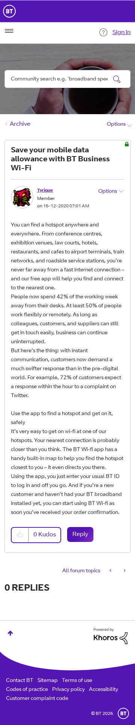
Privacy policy (68, 689)
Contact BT (19, 680)
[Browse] (9, 31)
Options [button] (116, 124)
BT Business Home (9, 11)
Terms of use (77, 680)
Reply (80, 534)
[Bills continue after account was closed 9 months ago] (123, 571)
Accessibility (103, 689)
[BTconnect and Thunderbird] (111, 571)
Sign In (121, 33)
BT (123, 713)
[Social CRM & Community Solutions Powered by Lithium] (111, 636)
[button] (20, 535)
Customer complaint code (37, 698)
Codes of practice (27, 689)
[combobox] (67, 79)
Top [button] (10, 633)
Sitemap (48, 680)
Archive (20, 124)
